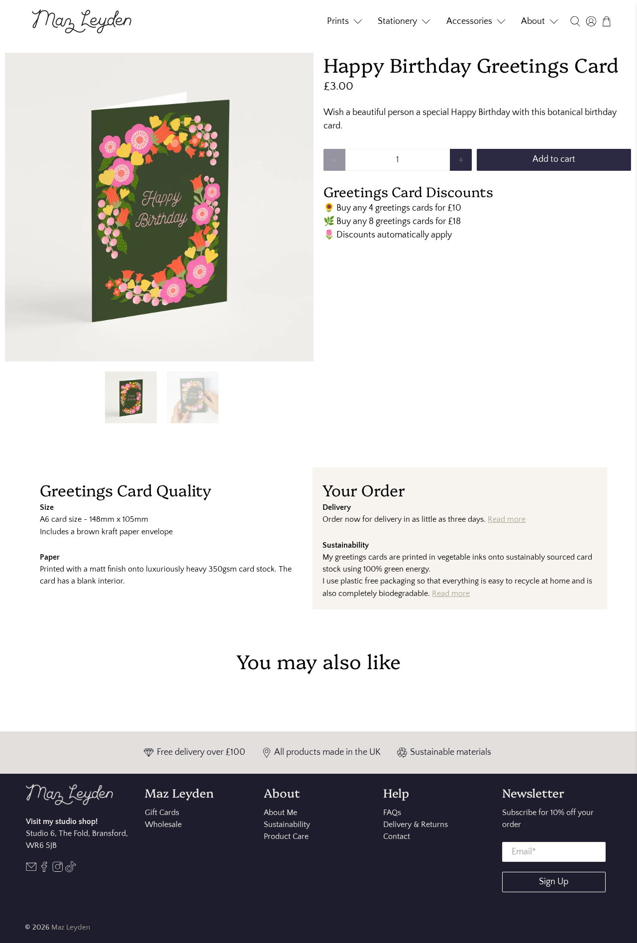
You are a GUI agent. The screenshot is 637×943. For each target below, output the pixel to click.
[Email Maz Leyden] (31, 869)
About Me (280, 812)
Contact (396, 836)
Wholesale (163, 824)
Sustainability (287, 824)
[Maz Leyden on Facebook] (44, 869)
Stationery (397, 21)
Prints (338, 21)
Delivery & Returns (415, 824)
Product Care (286, 836)
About (533, 21)
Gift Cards (162, 812)
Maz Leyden (70, 927)
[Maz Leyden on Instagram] (57, 869)
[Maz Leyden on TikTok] (70, 869)
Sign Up (553, 882)
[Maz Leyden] (81, 21)
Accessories (469, 21)
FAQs (392, 812)
